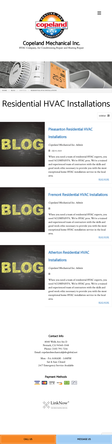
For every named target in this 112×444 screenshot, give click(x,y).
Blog (13, 90)
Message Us (84, 439)
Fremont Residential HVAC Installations (78, 195)
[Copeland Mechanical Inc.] (51, 25)
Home (4, 90)
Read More (104, 179)
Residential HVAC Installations (44, 90)
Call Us (28, 439)
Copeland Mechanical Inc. (51, 43)
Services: (23, 90)
